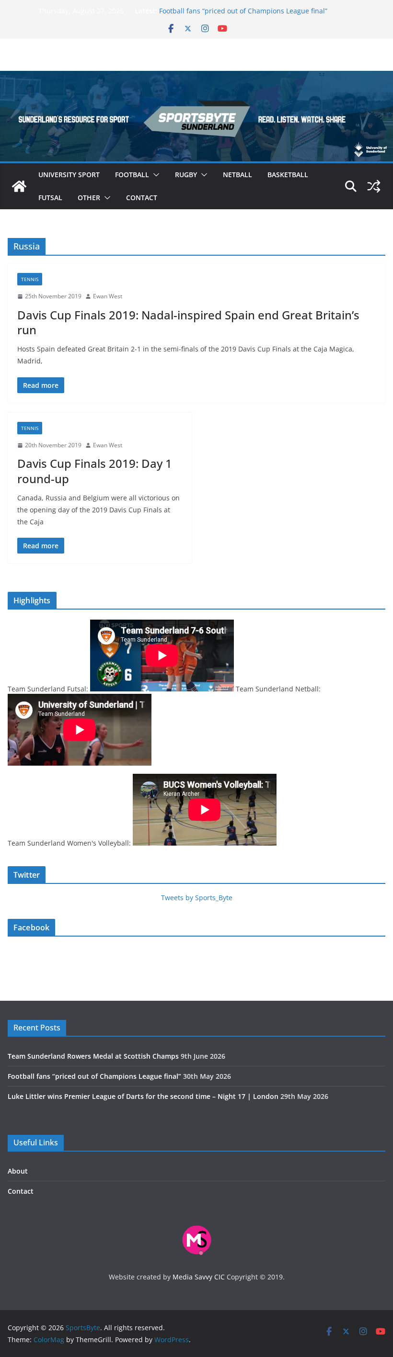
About (18, 1171)
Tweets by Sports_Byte (196, 897)
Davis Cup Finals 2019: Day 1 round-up (94, 470)
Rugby (186, 174)
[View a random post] (373, 186)
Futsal (50, 197)
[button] (154, 174)
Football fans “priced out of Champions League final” (243, 10)
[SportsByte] (19, 186)
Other (89, 197)
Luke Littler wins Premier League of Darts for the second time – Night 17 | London (143, 1096)
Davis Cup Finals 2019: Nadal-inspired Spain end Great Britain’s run (188, 322)
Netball (237, 174)
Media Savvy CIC (199, 1276)
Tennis (29, 279)
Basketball (287, 174)
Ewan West (107, 296)
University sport (69, 174)
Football (132, 174)
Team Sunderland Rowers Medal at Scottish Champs (93, 1056)
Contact (141, 197)
